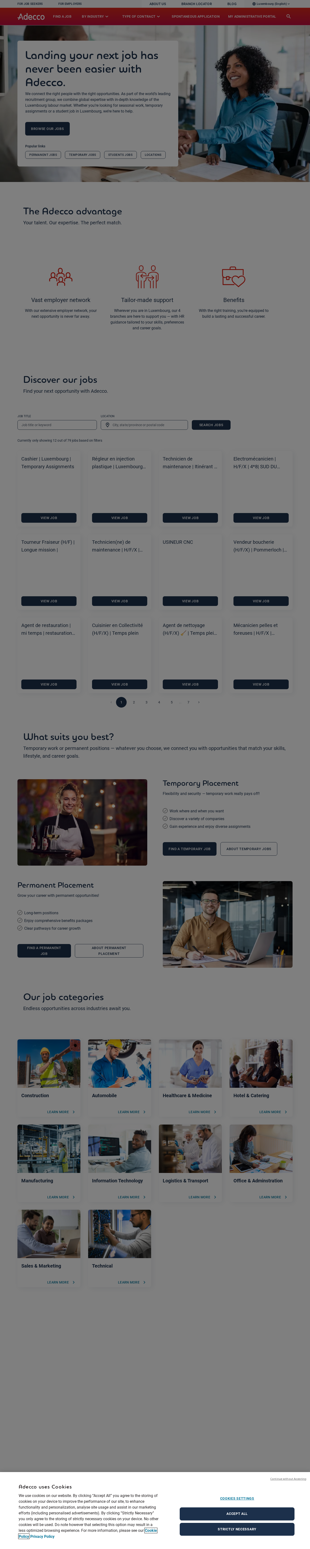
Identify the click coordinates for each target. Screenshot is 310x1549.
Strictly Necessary (237, 1529)
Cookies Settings (237, 1498)
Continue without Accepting (288, 1479)
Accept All (237, 1514)
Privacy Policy (42, 1536)
